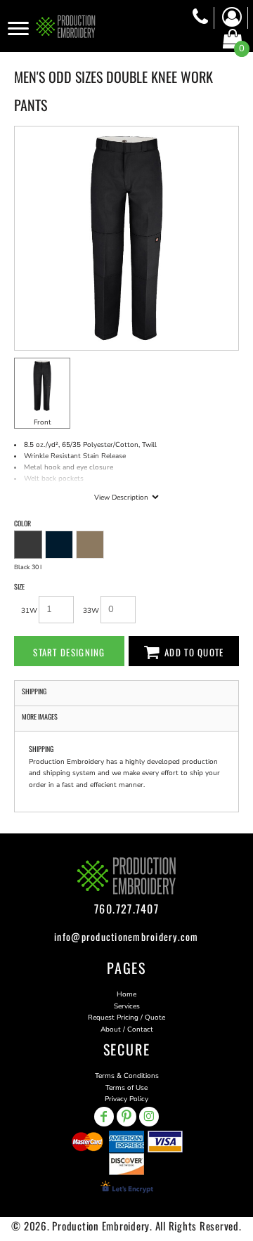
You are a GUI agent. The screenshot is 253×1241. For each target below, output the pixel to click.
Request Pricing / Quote (126, 1017)
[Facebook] (104, 1116)
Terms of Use (126, 1088)
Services (127, 1006)
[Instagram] (149, 1116)
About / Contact (126, 1029)
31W (29, 611)
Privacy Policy (126, 1099)
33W (91, 611)
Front (42, 422)
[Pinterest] (126, 1116)
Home (126, 994)
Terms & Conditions (127, 1076)
